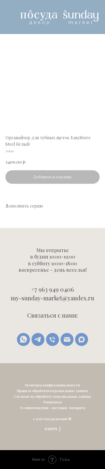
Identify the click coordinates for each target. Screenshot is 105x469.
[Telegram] (38, 339)
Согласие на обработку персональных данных (52, 396)
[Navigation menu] (8, 17)
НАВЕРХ (51, 429)
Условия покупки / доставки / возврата (52, 408)
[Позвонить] (52, 339)
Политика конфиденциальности (52, 385)
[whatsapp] (23, 339)
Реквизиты (52, 402)
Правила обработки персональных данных (52, 391)
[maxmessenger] (81, 339)
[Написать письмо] (67, 339)
